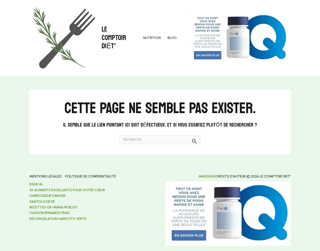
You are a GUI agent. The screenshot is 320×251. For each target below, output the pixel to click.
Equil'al (36, 184)
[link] (42, 201)
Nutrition (152, 38)
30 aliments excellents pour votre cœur (67, 190)
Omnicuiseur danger (47, 196)
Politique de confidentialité (90, 176)
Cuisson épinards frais (49, 213)
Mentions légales (45, 176)
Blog (172, 38)
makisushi (207, 176)
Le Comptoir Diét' (114, 37)
